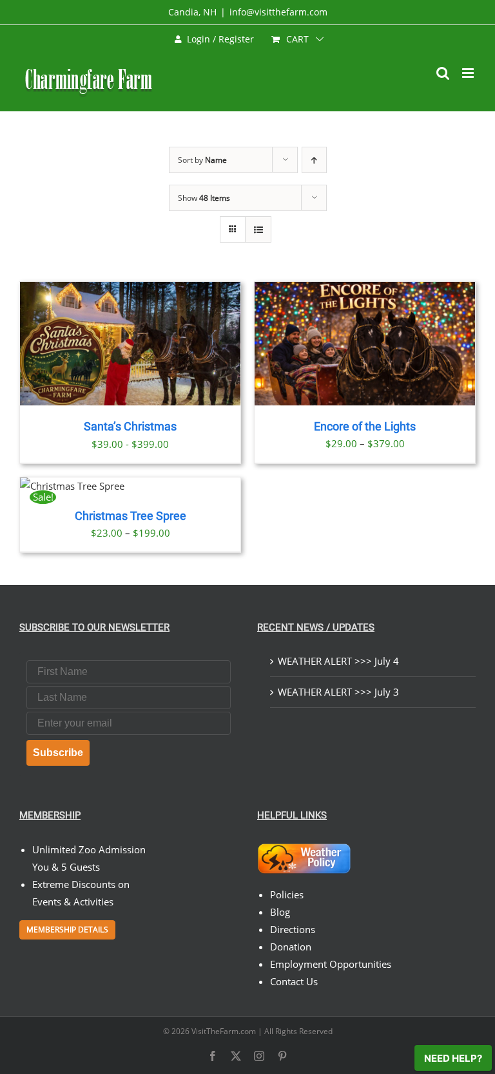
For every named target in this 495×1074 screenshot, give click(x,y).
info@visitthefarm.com (278, 12)
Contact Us (294, 981)
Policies (287, 894)
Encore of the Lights (365, 426)
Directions (292, 929)
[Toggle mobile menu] (469, 73)
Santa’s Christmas (130, 426)
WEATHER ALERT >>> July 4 (338, 660)
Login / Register (220, 39)
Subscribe (58, 752)
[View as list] (258, 229)
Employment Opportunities (330, 964)
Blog (280, 911)
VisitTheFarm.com (223, 1031)
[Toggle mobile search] (442, 73)
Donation (290, 946)
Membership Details (67, 929)
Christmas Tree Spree (130, 516)
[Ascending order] (314, 160)
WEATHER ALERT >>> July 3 (338, 691)
